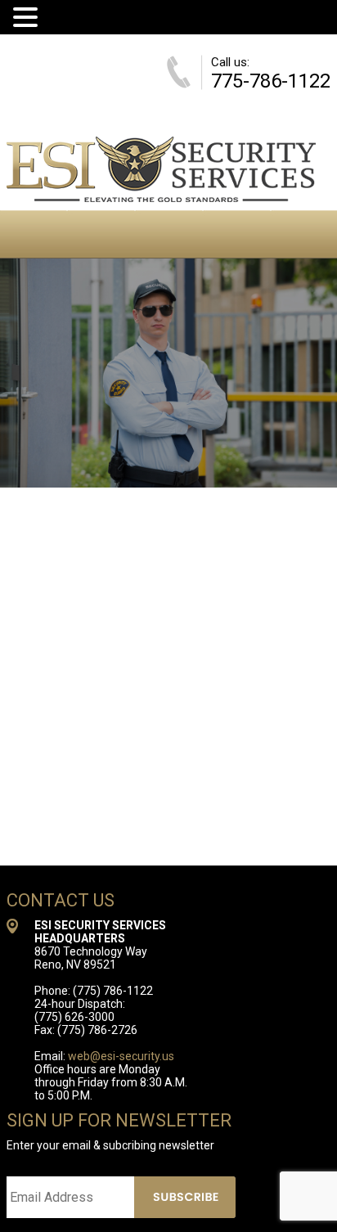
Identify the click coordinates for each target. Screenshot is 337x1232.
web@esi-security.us (121, 1056)
